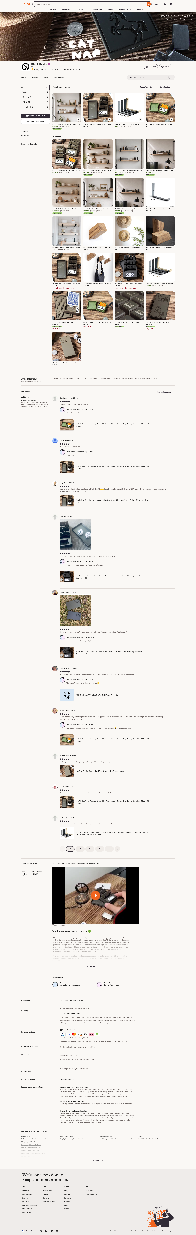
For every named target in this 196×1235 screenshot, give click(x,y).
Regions (171, 1231)
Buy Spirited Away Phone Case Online (73, 1139)
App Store (30, 1220)
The (61, 786)
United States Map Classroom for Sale (34, 1139)
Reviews (34, 77)
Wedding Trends (125, 9)
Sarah (62, 710)
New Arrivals (66, 9)
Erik (61, 440)
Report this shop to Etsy (29, 144)
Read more (90, 967)
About (45, 77)
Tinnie (62, 516)
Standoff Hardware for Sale (30, 1150)
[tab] (35, 87)
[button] (151, 66)
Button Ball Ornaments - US (31, 1148)
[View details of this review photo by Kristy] (75, 610)
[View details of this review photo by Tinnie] (75, 534)
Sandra (62, 755)
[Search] (149, 4)
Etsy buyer (63, 398)
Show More (98, 1160)
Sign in (157, 4)
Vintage (110, 9)
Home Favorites (81, 9)
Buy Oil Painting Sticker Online (148, 1139)
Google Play (47, 1220)
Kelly (61, 483)
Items (23, 77)
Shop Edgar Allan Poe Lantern (31, 1142)
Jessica (62, 668)
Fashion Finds (97, 9)
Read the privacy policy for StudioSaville (74, 1069)
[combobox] (89, 4)
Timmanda (70, 409)
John (61, 817)
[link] (62, 849)
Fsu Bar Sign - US (27, 1156)
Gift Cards (139, 9)
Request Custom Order (36, 116)
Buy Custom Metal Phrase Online (33, 1153)
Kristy (62, 592)
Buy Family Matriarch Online (31, 1145)
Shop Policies (59, 77)
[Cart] (170, 4)
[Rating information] (32, 69)
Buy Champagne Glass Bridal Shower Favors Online (117, 1139)
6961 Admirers (26, 135)
